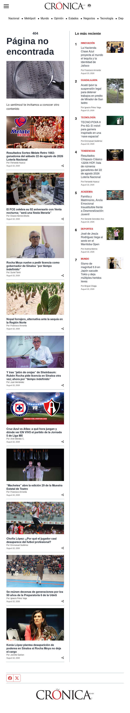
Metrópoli (30, 18)
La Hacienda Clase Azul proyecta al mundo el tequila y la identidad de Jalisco (92, 56)
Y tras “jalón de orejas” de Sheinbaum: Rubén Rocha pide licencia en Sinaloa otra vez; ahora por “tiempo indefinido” (33, 376)
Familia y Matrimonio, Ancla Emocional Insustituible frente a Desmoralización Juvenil (92, 205)
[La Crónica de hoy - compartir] (62, 165)
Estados (73, 18)
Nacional (13, 18)
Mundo (45, 18)
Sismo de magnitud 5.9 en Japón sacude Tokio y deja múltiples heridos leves (91, 272)
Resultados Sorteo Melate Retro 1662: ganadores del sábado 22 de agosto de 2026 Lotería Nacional (34, 156)
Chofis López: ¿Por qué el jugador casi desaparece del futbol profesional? (31, 540)
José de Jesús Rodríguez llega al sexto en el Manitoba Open (92, 239)
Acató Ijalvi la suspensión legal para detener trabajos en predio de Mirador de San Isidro (92, 94)
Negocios (89, 18)
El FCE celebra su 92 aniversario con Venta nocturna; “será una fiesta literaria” (34, 211)
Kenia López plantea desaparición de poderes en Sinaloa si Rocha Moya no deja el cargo (33, 648)
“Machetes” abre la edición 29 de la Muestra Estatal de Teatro (34, 487)
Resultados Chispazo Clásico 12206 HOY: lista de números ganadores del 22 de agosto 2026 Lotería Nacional (91, 166)
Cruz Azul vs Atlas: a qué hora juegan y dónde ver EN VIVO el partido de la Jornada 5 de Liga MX (34, 432)
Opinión (58, 18)
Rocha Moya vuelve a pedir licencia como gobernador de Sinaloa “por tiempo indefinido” (33, 266)
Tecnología (106, 18)
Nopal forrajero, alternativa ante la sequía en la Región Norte (34, 320)
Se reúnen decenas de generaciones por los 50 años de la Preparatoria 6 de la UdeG (34, 593)
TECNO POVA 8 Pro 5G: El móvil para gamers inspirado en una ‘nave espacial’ (91, 129)
